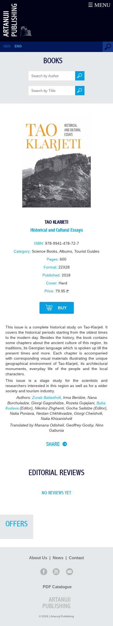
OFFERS (16, 524)
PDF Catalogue (57, 586)
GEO (6, 46)
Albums (65, 251)
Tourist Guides (86, 251)
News (58, 557)
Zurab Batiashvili (46, 398)
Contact (76, 557)
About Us (38, 557)
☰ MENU (99, 5)
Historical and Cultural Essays (56, 230)
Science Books (44, 251)
